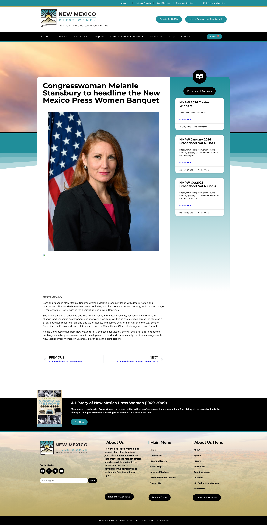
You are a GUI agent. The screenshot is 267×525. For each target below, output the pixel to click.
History (197, 461)
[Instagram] (49, 471)
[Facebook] (42, 471)
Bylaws (197, 455)
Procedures (199, 466)
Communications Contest (163, 477)
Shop (172, 36)
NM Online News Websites (207, 483)
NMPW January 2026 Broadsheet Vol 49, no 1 (197, 141)
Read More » (185, 119)
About (197, 450)
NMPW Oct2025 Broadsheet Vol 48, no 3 (197, 184)
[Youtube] (61, 471)
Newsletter (156, 36)
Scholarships (80, 36)
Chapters (99, 36)
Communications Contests (125, 36)
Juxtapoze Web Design (160, 520)
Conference (60, 36)
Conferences (156, 455)
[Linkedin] (55, 471)
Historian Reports (158, 461)
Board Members (202, 472)
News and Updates (159, 472)
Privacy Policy (133, 520)
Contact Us (187, 36)
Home (44, 36)
